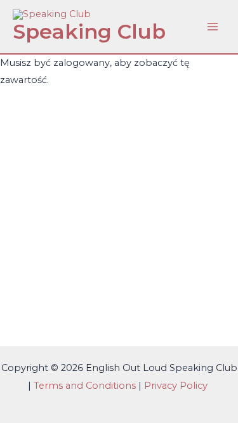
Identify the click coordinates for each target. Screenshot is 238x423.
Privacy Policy (177, 385)
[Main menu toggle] (212, 26)
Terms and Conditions (85, 385)
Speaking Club (89, 31)
